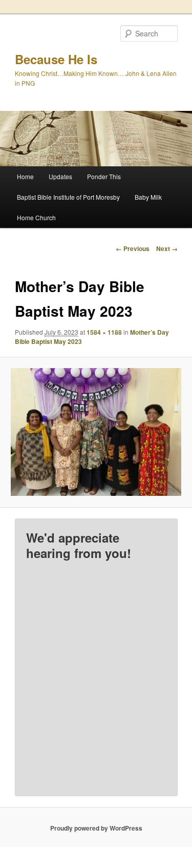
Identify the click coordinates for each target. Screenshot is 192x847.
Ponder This (104, 176)
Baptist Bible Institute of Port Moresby (68, 196)
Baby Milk (148, 196)
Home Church (36, 217)
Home (25, 176)
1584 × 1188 (104, 332)
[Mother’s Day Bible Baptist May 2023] (96, 432)
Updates (60, 176)
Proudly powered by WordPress (96, 828)
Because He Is (56, 59)
